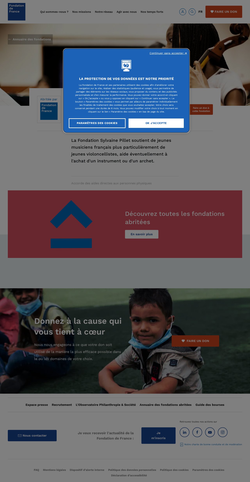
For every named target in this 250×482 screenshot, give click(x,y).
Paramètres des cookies (97, 123)
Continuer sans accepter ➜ (168, 53)
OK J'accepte (156, 123)
